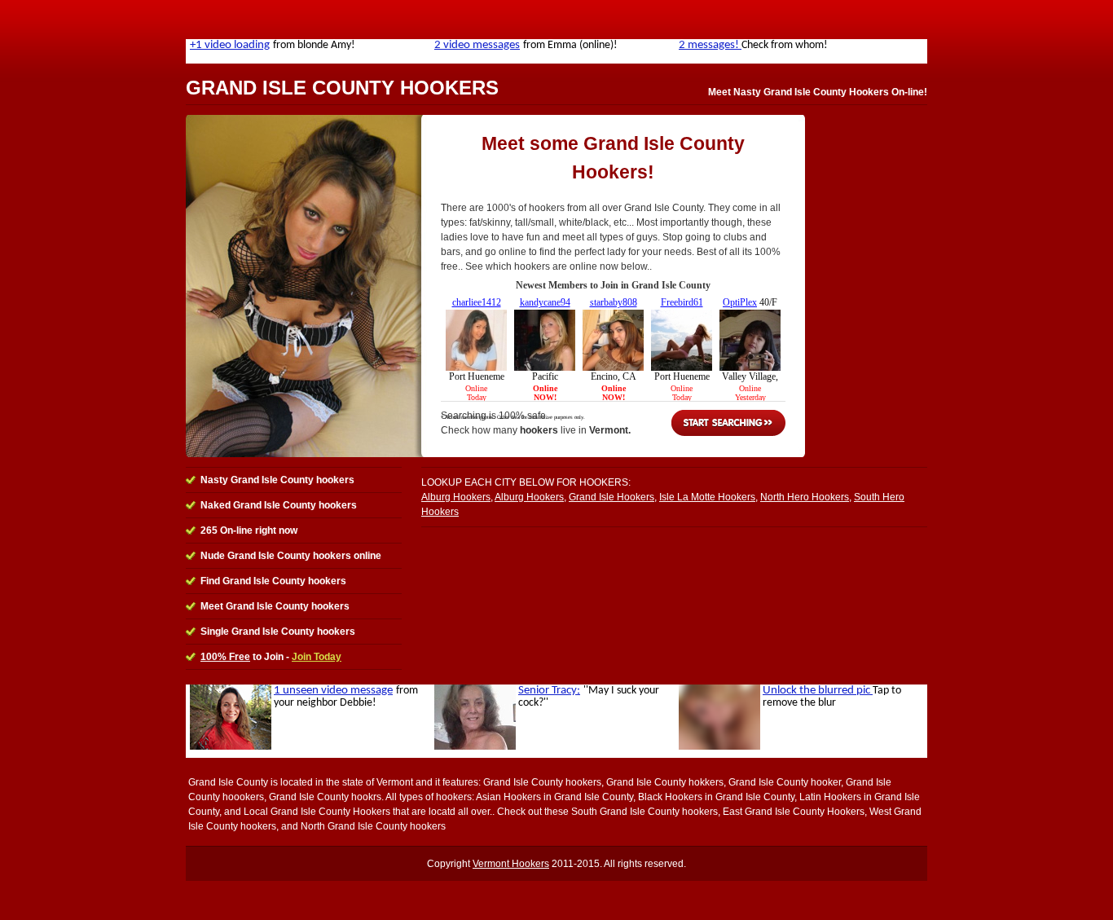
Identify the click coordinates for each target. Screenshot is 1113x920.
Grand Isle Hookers (611, 497)
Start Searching (728, 423)
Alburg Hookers (456, 497)
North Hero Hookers (804, 497)
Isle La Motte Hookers (707, 497)
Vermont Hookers (511, 863)
